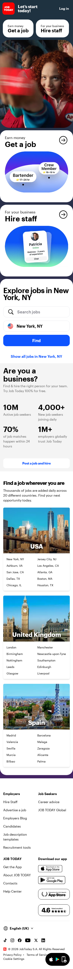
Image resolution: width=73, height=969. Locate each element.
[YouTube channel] (27, 940)
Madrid (11, 735)
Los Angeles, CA (48, 565)
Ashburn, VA (14, 565)
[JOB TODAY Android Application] (51, 880)
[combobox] (42, 312)
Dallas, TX (13, 578)
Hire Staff (10, 802)
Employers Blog (15, 818)
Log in (64, 8)
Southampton (46, 660)
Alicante (42, 755)
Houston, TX (45, 585)
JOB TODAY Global (52, 810)
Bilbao (10, 761)
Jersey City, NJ (46, 559)
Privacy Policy (12, 954)
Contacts (10, 883)
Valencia (12, 742)
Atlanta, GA (44, 572)
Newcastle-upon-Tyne (51, 654)
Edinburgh (44, 667)
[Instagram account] (12, 940)
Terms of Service (38, 954)
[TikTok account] (5, 940)
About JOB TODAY (17, 875)
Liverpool (43, 673)
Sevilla (10, 748)
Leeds (10, 667)
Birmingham (14, 654)
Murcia (11, 755)
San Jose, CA (15, 572)
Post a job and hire (36, 463)
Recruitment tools (17, 847)
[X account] (36, 940)
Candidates (12, 826)
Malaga (42, 742)
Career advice (48, 802)
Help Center (12, 891)
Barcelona (44, 735)
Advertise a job (14, 810)
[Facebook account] (19, 940)
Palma (41, 761)
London (11, 647)
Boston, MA (44, 578)
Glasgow (12, 673)
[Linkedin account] (43, 940)
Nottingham (14, 660)
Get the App (12, 867)
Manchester (45, 647)
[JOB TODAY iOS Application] (50, 869)
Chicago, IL (13, 585)
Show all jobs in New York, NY (36, 356)
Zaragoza (43, 748)
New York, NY (15, 559)
